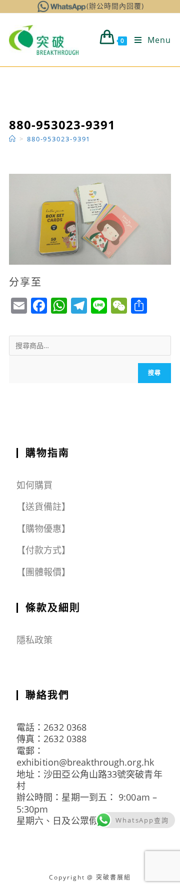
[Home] (12, 138)
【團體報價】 (43, 572)
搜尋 (154, 373)
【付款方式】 (43, 550)
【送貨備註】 (43, 506)
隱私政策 (34, 640)
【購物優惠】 (43, 528)
